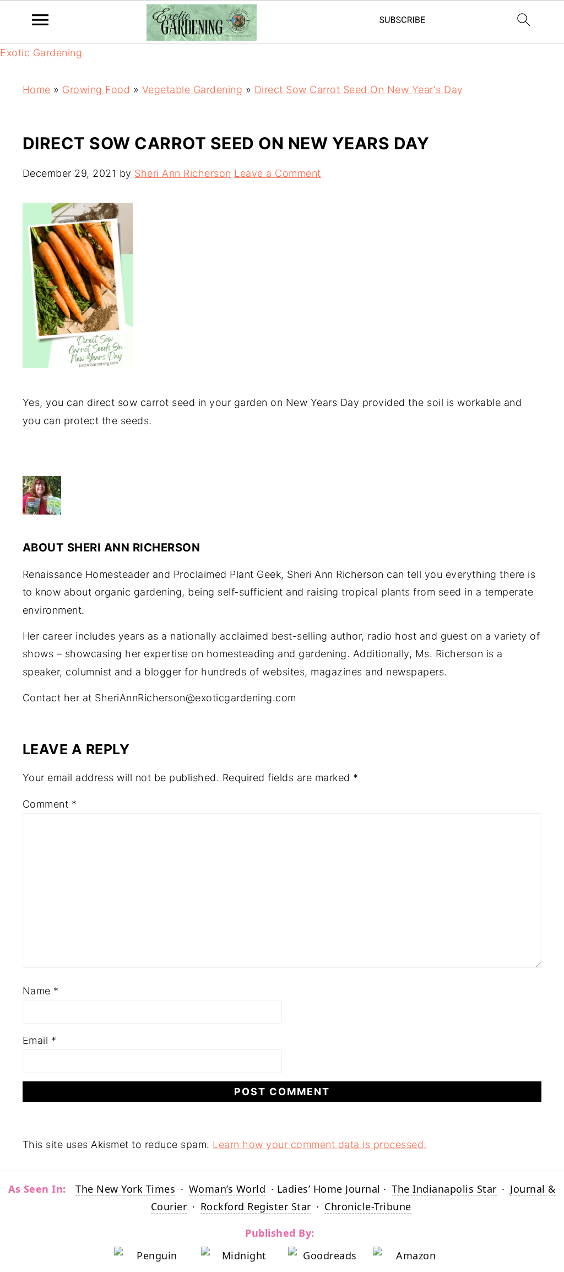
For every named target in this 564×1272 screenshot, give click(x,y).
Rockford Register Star (255, 1206)
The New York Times (125, 1188)
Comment (50, 804)
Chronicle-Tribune (367, 1206)
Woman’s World (227, 1188)
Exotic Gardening (41, 52)
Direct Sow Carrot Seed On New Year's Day (358, 89)
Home (37, 89)
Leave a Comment (277, 173)
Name (41, 991)
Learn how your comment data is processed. (320, 1144)
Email (40, 1040)
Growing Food (96, 89)
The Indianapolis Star (444, 1188)
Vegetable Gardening (192, 89)
